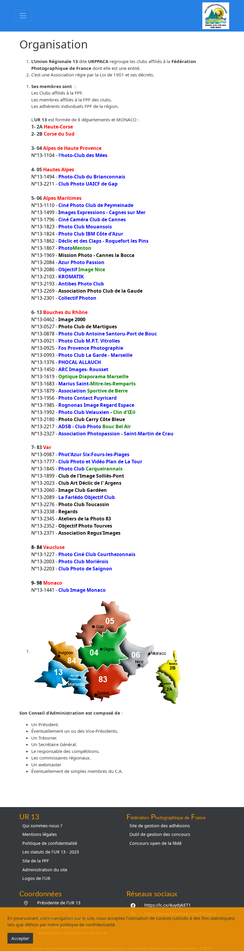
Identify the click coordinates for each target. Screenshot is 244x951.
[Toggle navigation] (23, 15)
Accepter (20, 938)
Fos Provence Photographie (90, 348)
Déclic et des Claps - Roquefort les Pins (103, 241)
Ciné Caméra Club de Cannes (92, 219)
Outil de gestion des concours (159, 834)
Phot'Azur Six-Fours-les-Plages (93, 454)
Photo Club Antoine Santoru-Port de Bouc (107, 333)
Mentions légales (39, 834)
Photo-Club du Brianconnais (91, 176)
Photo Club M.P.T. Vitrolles (89, 341)
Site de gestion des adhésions (159, 825)
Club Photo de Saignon (85, 568)
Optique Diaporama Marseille (93, 376)
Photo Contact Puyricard (87, 398)
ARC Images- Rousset (83, 369)
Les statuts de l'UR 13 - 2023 (50, 852)
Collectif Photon (77, 298)
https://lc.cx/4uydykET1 (167, 905)
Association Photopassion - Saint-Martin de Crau (115, 433)
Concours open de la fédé (155, 843)
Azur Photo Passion (81, 262)
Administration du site (44, 869)
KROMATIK (71, 276)
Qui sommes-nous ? (42, 825)
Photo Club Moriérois (83, 561)
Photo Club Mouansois (85, 226)
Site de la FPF (35, 861)
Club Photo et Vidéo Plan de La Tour (100, 461)
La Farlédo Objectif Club (86, 497)
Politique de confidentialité (49, 843)
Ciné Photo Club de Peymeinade (95, 205)
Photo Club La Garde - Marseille (95, 355)
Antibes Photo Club (81, 283)
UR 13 (29, 817)
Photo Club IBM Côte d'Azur (90, 233)
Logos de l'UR (36, 878)
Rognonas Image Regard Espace (96, 405)
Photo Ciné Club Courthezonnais (96, 554)
